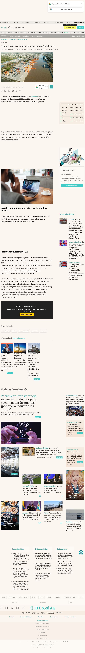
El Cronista (4, 39)
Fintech (41, 597)
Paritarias (14, 602)
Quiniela (57, 597)
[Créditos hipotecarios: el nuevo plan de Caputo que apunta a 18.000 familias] (53, 479)
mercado (34, 96)
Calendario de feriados (70, 597)
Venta (76, 104)
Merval (14, 331)
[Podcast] (50, 613)
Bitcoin (33, 597)
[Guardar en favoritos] (51, 86)
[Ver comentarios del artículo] (20, 91)
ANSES (71, 602)
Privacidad (42, 632)
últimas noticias (5, 22)
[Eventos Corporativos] (35, 613)
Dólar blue (25, 22)
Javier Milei (36, 22)
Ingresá (81, 27)
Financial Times (68, 170)
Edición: (78, 22)
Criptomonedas (23, 597)
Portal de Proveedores (70, 617)
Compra (81, 104)
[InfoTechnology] (59, 613)
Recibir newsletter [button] (73, 185)
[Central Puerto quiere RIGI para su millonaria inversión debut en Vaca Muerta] (7, 348)
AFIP (81, 597)
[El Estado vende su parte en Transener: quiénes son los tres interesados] (20, 348)
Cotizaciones (12, 39)
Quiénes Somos (54, 617)
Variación (70, 104)
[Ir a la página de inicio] (5, 27)
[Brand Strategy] (43, 613)
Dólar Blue (12, 597)
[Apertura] (26, 613)
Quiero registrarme (26, 314)
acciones (43, 331)
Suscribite (40, 617)
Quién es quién (59, 22)
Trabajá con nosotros (42, 620)
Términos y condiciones (43, 629)
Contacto (11, 617)
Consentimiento (42, 635)
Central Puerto (22, 39)
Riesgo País (47, 22)
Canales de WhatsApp (26, 617)
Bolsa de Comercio (24, 331)
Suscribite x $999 (69, 27)
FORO (68, 22)
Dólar (16, 22)
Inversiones (43, 602)
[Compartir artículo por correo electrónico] (16, 91)
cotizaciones (35, 331)
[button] (81, 552)
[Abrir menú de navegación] (2, 27)
